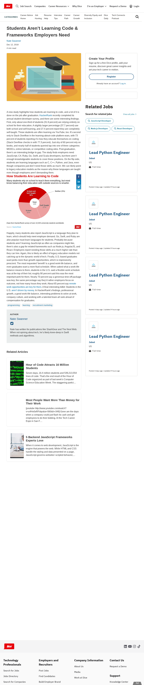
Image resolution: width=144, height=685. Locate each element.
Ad (137, 683)
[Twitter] (12, 324)
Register (111, 76)
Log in (123, 83)
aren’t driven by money (23, 290)
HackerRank (45, 115)
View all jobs (129, 114)
